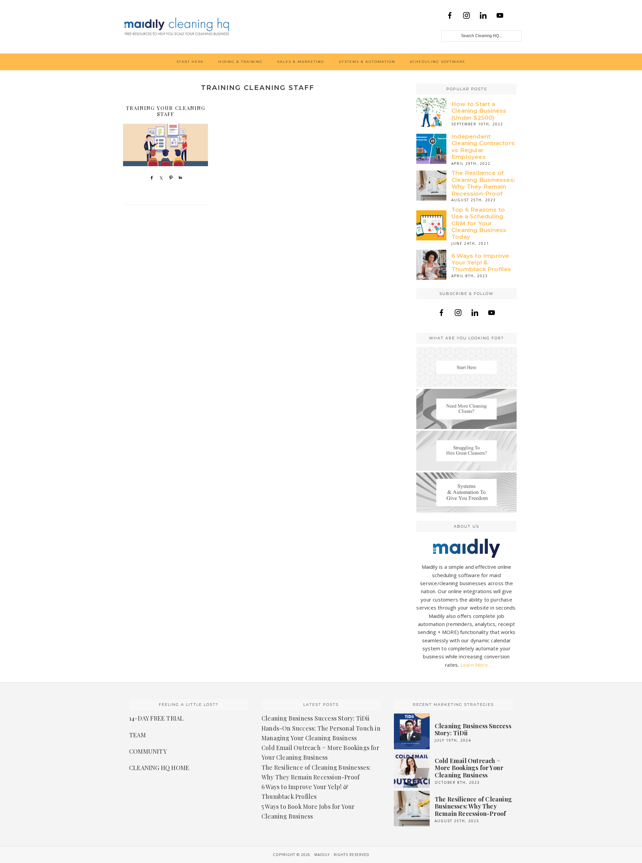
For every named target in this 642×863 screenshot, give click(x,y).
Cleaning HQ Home (159, 768)
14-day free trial (156, 718)
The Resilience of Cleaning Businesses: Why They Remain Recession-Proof (483, 183)
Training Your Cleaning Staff (165, 111)
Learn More (474, 664)
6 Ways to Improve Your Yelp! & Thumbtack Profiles (481, 262)
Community (148, 751)
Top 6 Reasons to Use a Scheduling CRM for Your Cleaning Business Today (478, 223)
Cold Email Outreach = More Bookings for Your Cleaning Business (469, 768)
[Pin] (170, 177)
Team (137, 735)
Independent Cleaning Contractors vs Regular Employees (483, 146)
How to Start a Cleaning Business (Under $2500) (478, 111)
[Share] (150, 177)
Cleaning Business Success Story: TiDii (315, 718)
